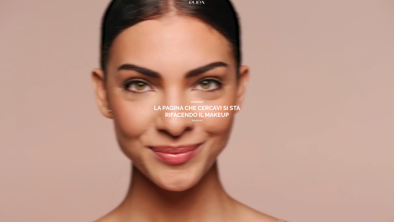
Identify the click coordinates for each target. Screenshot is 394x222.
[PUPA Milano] (197, 3)
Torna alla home (197, 120)
